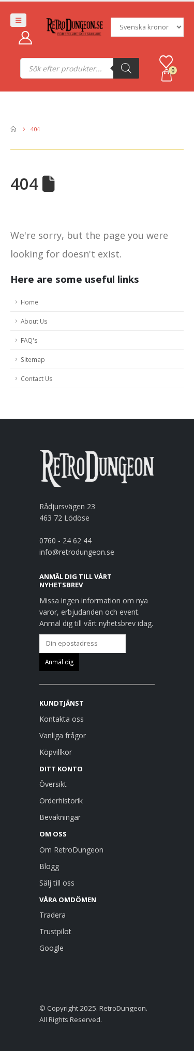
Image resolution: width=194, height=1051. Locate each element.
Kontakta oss (61, 719)
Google (51, 948)
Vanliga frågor (62, 735)
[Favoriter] (166, 62)
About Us (34, 321)
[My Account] (25, 37)
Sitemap (33, 359)
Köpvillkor (55, 752)
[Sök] (126, 68)
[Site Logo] (74, 27)
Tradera (52, 915)
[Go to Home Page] (13, 129)
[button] (18, 20)
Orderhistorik (61, 800)
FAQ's (29, 340)
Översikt (53, 784)
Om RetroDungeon (71, 850)
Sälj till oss (56, 883)
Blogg (49, 866)
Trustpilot (55, 931)
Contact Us (37, 378)
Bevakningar (60, 817)
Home (29, 302)
